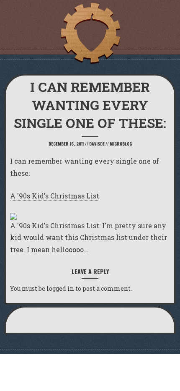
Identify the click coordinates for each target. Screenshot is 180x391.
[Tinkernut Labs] (90, 33)
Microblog (121, 144)
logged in (60, 288)
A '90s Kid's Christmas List (54, 195)
